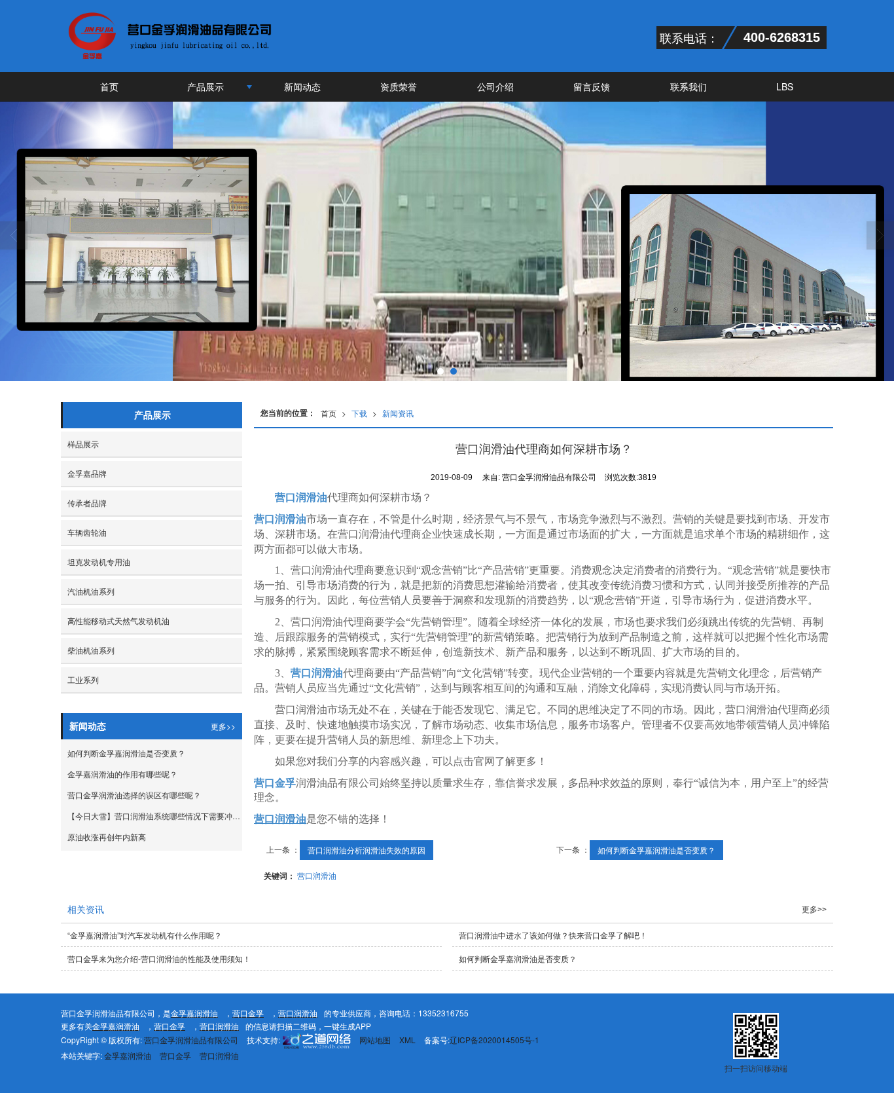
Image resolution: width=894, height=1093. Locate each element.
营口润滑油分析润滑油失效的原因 (366, 849)
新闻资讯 (398, 412)
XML (407, 1039)
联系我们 (688, 86)
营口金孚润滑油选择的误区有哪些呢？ (134, 794)
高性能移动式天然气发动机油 (118, 620)
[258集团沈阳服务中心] (315, 1039)
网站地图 (375, 1039)
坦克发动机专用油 (98, 561)
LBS (784, 86)
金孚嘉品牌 (87, 473)
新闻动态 (302, 86)
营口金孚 (175, 1055)
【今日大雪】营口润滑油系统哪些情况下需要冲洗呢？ (154, 815)
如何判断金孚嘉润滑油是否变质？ (656, 849)
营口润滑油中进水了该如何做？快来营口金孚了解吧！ (553, 934)
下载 (359, 412)
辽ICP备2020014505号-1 (494, 1039)
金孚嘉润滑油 (127, 1055)
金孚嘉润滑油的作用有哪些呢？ (122, 773)
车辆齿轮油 (87, 532)
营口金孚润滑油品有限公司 (191, 1039)
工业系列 (83, 679)
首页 (109, 86)
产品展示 (205, 86)
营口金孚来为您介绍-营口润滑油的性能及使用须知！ (159, 958)
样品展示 (83, 443)
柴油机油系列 (91, 650)
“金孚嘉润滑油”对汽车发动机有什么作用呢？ (144, 934)
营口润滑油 (280, 519)
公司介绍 (495, 86)
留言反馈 (591, 86)
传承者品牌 (87, 502)
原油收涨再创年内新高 (106, 836)
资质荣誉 (398, 86)
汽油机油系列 (91, 591)
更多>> (223, 726)
